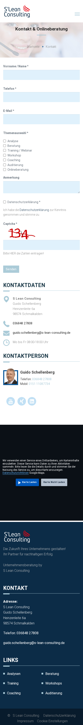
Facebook (21, 401)
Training (13, 683)
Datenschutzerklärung (34, 210)
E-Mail (8, 111)
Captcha (10, 223)
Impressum (25, 721)
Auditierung (53, 693)
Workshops (53, 683)
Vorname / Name (15, 66)
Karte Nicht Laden (54, 482)
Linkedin (32, 401)
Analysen (13, 674)
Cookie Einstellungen (52, 721)
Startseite (33, 46)
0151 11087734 (39, 384)
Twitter (10, 401)
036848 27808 (22, 323)
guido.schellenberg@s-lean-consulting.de (41, 333)
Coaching (14, 693)
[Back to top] (70, 712)
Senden (11, 269)
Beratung (52, 674)
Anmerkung (11, 177)
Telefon (9, 88)
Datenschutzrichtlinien (16, 472)
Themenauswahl (15, 133)
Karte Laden (29, 482)
